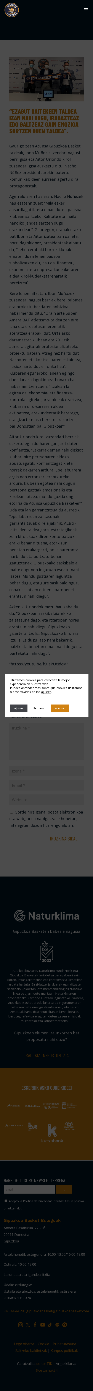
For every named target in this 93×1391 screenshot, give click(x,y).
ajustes (46, 692)
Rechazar (39, 708)
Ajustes (18, 708)
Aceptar (60, 708)
